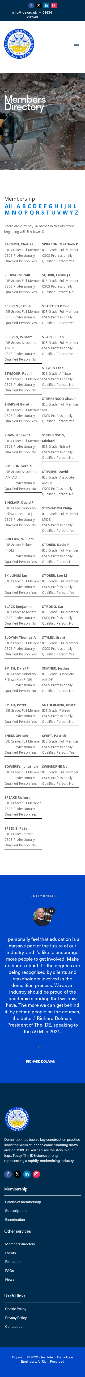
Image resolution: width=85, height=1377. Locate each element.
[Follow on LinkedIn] (46, 5)
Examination (15, 1219)
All (8, 206)
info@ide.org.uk (24, 12)
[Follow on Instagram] (54, 5)
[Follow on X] (39, 5)
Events (10, 1252)
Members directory (20, 1244)
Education (13, 1261)
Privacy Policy (16, 1317)
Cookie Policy (15, 1308)
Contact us (13, 1326)
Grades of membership (23, 1201)
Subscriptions (16, 1210)
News (9, 1279)
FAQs (9, 1270)
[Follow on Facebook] (31, 5)
